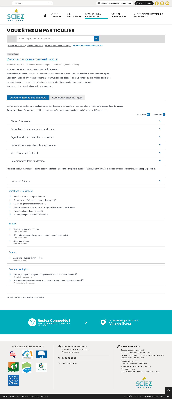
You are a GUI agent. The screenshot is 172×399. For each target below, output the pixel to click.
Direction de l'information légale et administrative (26, 297)
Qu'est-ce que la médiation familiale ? (29, 204)
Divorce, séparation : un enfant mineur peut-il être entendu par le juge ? (44, 207)
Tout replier (142, 114)
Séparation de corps (22, 241)
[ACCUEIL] (45, 15)
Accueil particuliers (16, 45)
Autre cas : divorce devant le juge (28, 258)
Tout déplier (157, 114)
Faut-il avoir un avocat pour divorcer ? (29, 196)
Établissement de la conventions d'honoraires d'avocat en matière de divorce (47, 280)
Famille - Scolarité (35, 45)
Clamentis (35, 396)
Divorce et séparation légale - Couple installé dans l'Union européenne (44, 274)
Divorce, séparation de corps (58, 45)
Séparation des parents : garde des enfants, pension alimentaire (41, 235)
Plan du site (164, 396)
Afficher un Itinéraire (70, 352)
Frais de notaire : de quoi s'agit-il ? (28, 211)
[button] (86, 121)
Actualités (128, 396)
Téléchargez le (116, 3)
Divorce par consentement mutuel (88, 45)
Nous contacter (145, 3)
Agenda (138, 396)
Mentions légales (151, 396)
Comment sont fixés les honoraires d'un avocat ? (34, 200)
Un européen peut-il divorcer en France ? (31, 214)
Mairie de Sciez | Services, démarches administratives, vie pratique (24, 15)
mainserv (44, 396)
